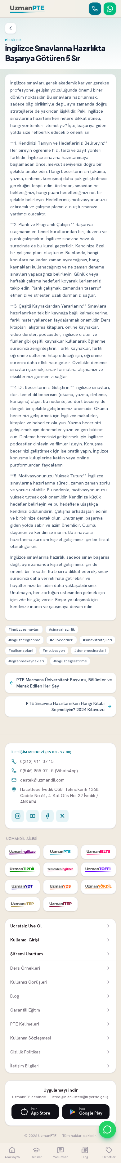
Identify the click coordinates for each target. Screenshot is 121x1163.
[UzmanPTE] (27, 9)
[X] (62, 816)
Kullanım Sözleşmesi (30, 1038)
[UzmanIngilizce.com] (22, 852)
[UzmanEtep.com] (22, 904)
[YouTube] (32, 816)
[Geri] (10, 28)
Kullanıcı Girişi (24, 940)
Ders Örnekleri (25, 968)
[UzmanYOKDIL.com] (98, 887)
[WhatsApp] (110, 8)
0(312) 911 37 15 (37, 761)
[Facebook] (47, 816)
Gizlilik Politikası (26, 1052)
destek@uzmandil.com (42, 780)
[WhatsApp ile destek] (107, 1129)
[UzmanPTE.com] (60, 852)
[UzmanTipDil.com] (22, 869)
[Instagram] (17, 816)
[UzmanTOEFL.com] (98, 869)
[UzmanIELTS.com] (98, 852)
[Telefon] (95, 8)
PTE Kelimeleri (24, 1024)
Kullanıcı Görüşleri (28, 982)
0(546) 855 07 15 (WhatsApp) (49, 770)
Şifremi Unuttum (26, 954)
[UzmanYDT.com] (22, 887)
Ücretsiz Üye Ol (26, 926)
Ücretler (109, 1157)
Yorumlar (60, 1157)
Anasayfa (12, 1157)
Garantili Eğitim (25, 1010)
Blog (14, 996)
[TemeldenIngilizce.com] (60, 869)
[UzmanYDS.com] (60, 887)
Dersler (36, 1157)
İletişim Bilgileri (24, 1066)
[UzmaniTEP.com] (60, 904)
